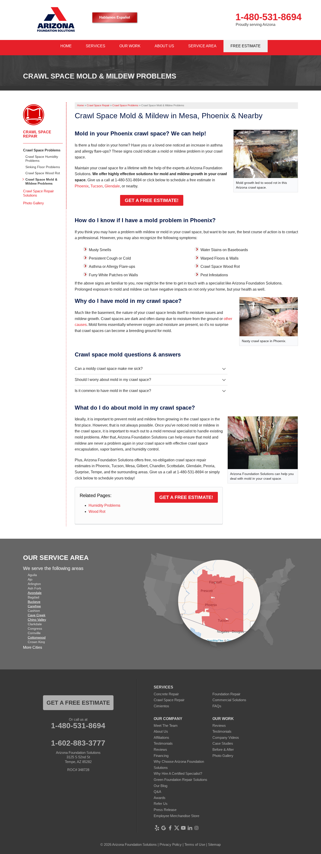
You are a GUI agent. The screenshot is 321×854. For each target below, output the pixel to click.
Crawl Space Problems (41, 150)
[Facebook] (170, 828)
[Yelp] (157, 828)
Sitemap (214, 844)
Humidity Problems (104, 505)
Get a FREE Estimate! (152, 200)
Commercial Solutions (229, 700)
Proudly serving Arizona (255, 25)
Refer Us (161, 804)
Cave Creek (36, 615)
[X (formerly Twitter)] (177, 828)
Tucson (96, 186)
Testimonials (163, 743)
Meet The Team (166, 725)
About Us (161, 731)
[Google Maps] (163, 828)
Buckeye (34, 602)
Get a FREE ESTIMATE (78, 703)
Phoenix (82, 186)
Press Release (165, 810)
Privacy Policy (171, 844)
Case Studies (222, 743)
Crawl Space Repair (37, 134)
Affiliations (161, 737)
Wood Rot (97, 512)
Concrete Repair (166, 694)
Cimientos (161, 706)
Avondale (35, 593)
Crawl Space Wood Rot (42, 173)
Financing (161, 756)
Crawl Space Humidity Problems (41, 158)
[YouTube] (183, 828)
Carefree (34, 606)
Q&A (157, 792)
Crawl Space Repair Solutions (38, 193)
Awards (159, 798)
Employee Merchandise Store (176, 816)
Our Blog (160, 786)
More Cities (32, 647)
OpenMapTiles (215, 640)
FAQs (216, 706)
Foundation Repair (226, 694)
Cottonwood (37, 637)
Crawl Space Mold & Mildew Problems (41, 181)
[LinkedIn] (190, 828)
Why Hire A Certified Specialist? (178, 773)
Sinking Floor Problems (42, 167)
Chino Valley (37, 619)
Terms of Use (194, 844)
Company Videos (225, 737)
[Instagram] (196, 828)
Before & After (223, 749)
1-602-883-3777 (78, 743)
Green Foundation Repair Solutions (180, 780)
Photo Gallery (33, 203)
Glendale (112, 186)
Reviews (160, 749)
